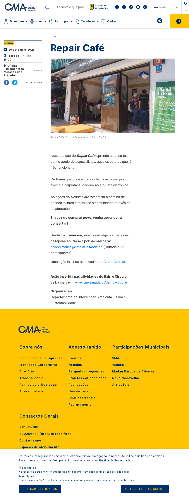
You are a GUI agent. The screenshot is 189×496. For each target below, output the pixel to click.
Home (53, 36)
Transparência (31, 378)
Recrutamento (80, 404)
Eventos (74, 358)
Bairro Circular (114, 262)
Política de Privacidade (114, 460)
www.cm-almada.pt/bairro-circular (100, 282)
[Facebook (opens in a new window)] (6, 82)
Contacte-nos (30, 440)
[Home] (20, 7)
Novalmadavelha (125, 378)
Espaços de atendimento (39, 447)
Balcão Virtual (179, 21)
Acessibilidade (31, 391)
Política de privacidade (38, 384)
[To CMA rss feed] (145, 7)
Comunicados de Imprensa (41, 358)
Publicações (78, 384)
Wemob (118, 365)
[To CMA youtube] (138, 7)
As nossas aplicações (101, 6)
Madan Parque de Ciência (133, 371)
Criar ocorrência (82, 398)
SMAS (116, 358)
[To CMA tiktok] (131, 7)
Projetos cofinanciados (87, 378)
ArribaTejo (120, 384)
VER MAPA (36, 70)
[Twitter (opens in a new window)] (15, 82)
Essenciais (29, 467)
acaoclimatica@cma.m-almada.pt (76, 247)
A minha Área (160, 21)
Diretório (26, 371)
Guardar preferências (40, 488)
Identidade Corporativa (38, 365)
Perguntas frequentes (86, 371)
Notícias (75, 365)
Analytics (28, 476)
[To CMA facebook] (124, 7)
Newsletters (78, 391)
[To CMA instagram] (117, 7)
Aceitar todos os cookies (145, 488)
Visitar (111, 21)
